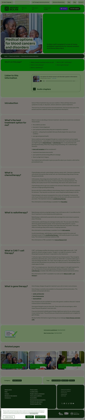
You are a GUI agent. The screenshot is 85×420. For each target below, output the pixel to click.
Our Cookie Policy (34, 413)
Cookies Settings (9, 416)
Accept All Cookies (40, 416)
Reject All (29, 416)
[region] (24, 413)
